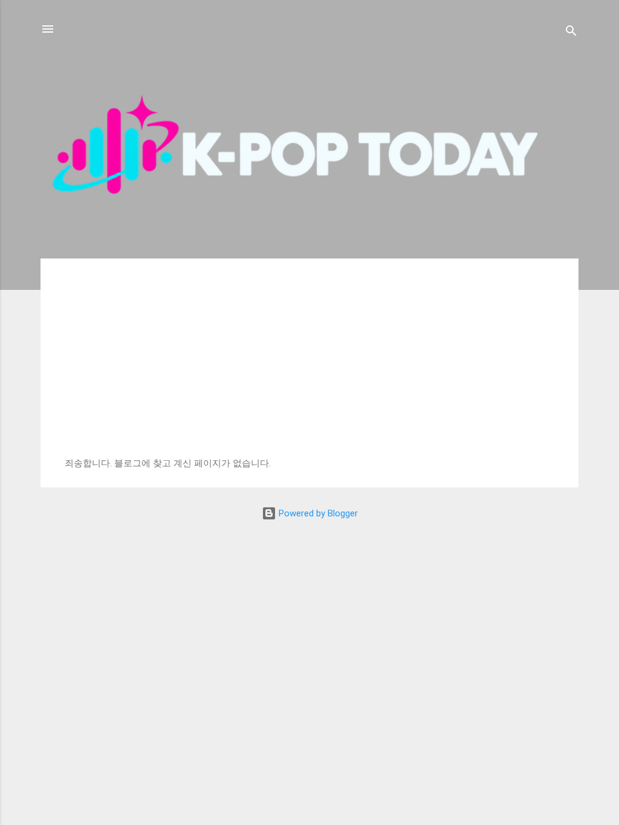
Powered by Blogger (317, 513)
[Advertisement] (309, 367)
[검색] (571, 32)
